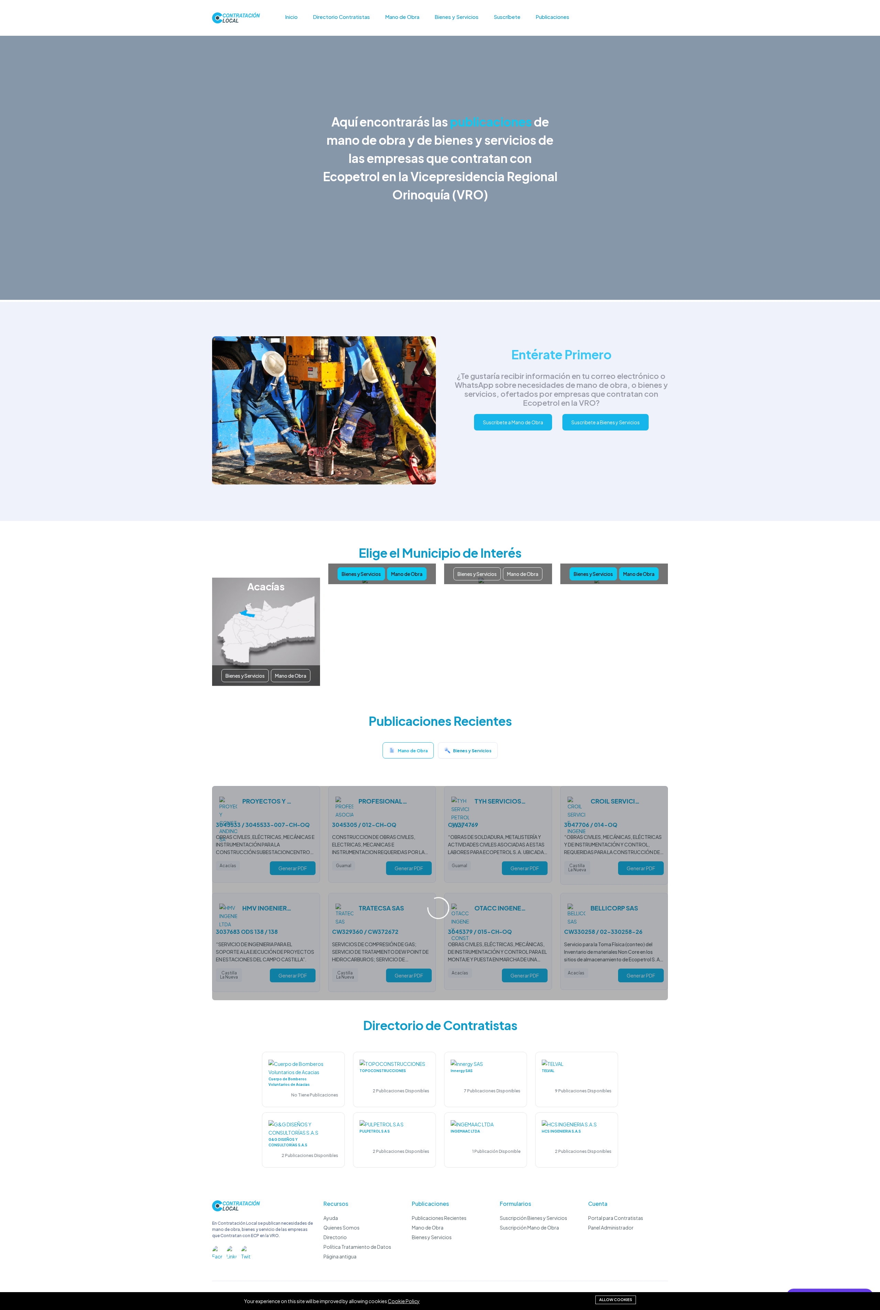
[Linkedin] (232, 1251)
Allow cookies (615, 1299)
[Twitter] (246, 1251)
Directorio (335, 1237)
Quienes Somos (341, 1227)
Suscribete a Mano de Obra (513, 422)
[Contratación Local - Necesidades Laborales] (236, 1209)
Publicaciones (552, 17)
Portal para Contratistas (615, 1218)
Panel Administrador (611, 1227)
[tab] (408, 752)
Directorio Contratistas (341, 17)
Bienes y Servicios (456, 17)
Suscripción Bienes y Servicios (533, 1218)
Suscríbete (507, 17)
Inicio (291, 17)
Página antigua (339, 1256)
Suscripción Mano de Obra (529, 1227)
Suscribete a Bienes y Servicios (605, 422)
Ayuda (330, 1218)
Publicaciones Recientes (439, 1218)
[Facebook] (217, 1251)
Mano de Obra (402, 17)
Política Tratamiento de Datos (357, 1247)
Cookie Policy (404, 1301)
